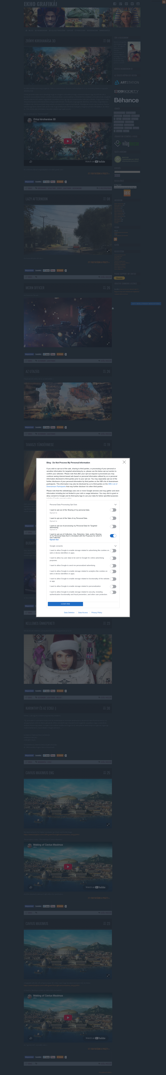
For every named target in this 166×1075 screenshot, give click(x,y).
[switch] (113, 510)
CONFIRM (65, 604)
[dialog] (83, 537)
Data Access (83, 612)
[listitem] (83, 504)
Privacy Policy (97, 612)
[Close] (125, 463)
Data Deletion (69, 612)
